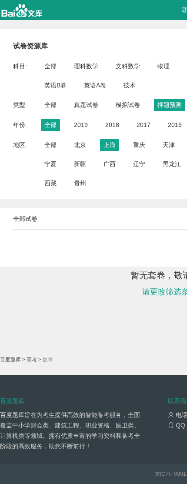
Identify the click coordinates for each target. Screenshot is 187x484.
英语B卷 (55, 85)
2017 (143, 124)
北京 (80, 144)
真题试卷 (86, 104)
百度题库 (10, 360)
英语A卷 (95, 85)
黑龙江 (172, 163)
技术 (130, 85)
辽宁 (139, 163)
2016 (175, 124)
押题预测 (169, 104)
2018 (112, 124)
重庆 (139, 144)
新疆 (80, 163)
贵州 (80, 183)
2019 (81, 124)
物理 (163, 66)
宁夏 (50, 163)
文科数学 (128, 66)
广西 (110, 163)
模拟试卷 (128, 104)
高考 (32, 360)
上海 (110, 144)
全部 (50, 66)
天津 (169, 144)
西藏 (50, 183)
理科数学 (86, 66)
